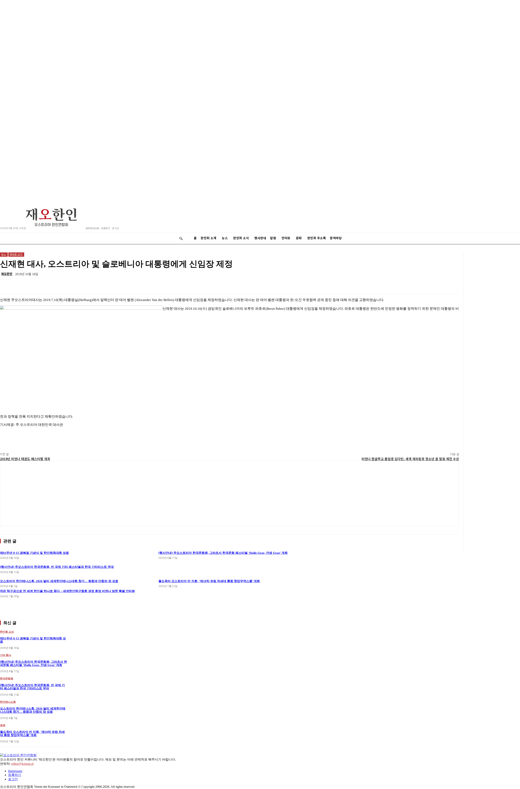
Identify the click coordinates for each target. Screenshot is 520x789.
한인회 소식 (7, 631)
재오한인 (6, 274)
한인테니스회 (8, 701)
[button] (181, 238)
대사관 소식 (16, 254)
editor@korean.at (22, 763)
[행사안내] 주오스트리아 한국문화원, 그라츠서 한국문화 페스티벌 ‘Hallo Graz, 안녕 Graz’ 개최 (223, 552)
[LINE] (364, 283)
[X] (408, 283)
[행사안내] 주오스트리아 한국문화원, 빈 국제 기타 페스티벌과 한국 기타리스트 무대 (32, 687)
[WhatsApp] (379, 283)
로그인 (13, 779)
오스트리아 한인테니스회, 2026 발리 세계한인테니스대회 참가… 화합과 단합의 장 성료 (32, 710)
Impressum (15, 771)
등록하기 (14, 775)
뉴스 (3, 254)
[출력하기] (422, 283)
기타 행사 (5, 655)
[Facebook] (393, 283)
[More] (452, 283)
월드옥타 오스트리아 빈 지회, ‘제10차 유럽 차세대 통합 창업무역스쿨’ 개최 (209, 581)
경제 (2, 725)
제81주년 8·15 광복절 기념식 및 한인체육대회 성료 (34, 552)
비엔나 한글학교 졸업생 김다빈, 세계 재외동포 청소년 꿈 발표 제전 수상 (410, 458)
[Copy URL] (437, 283)
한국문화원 (6, 678)
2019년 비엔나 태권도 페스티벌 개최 (25, 458)
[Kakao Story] (349, 283)
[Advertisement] (229, 493)
